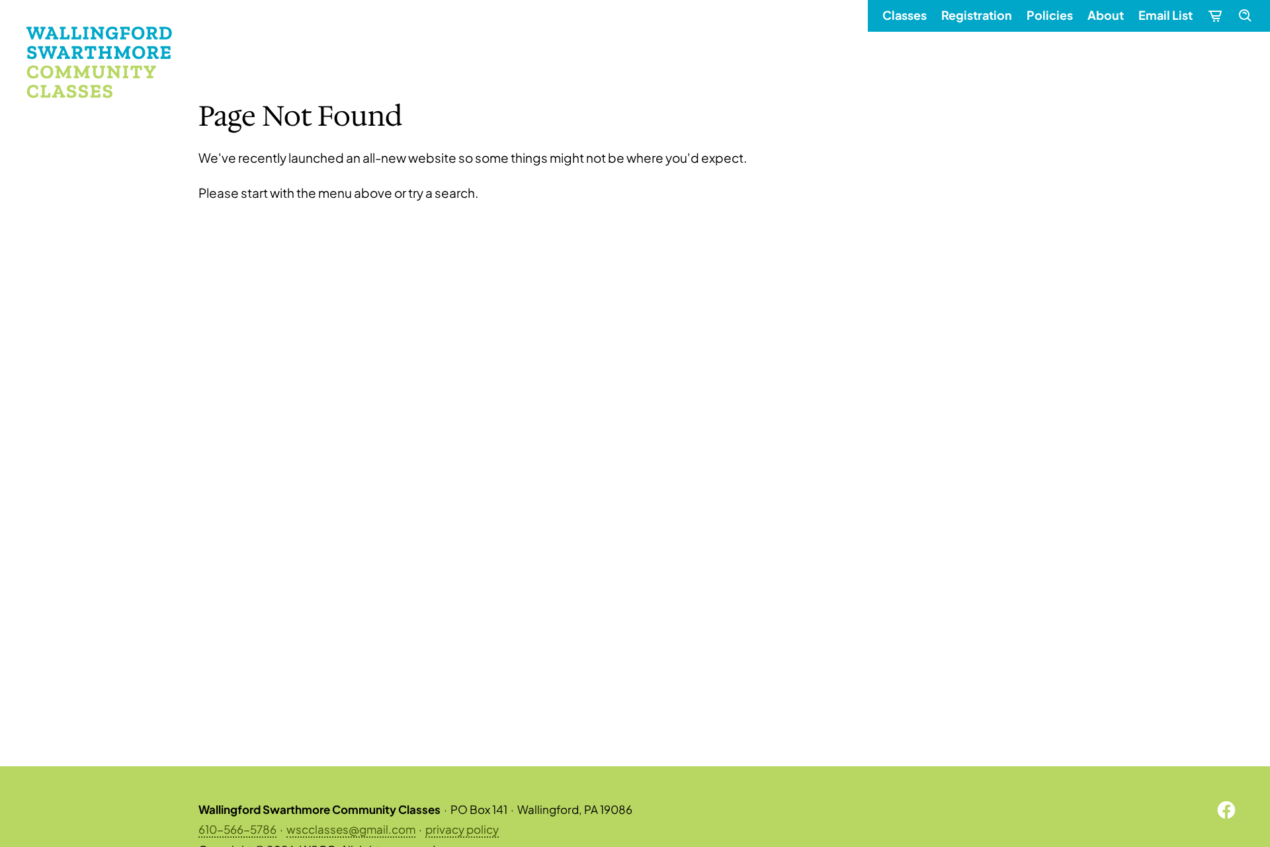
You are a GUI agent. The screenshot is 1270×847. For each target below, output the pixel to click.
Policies (1050, 14)
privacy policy (462, 829)
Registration (976, 14)
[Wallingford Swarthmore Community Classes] (99, 62)
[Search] (1245, 16)
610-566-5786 (237, 829)
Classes (904, 14)
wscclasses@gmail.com (350, 829)
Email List (1165, 14)
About (1105, 14)
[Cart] (1214, 16)
